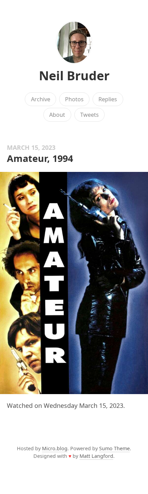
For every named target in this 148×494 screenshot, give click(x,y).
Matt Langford (96, 456)
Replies (107, 99)
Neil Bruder (74, 75)
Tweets (89, 115)
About (57, 115)
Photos (74, 99)
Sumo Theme (114, 448)
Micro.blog (54, 448)
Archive (40, 99)
